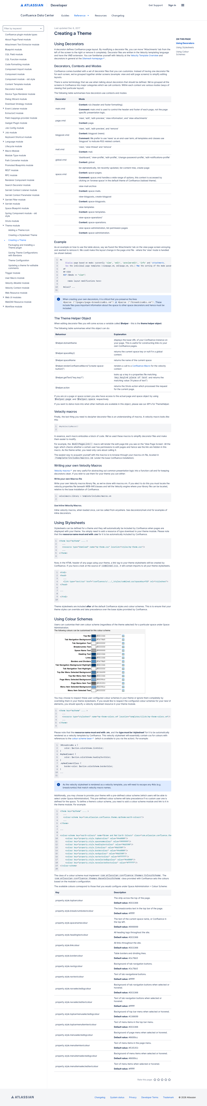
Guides (65, 15)
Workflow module (13, 306)
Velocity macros (62, 470)
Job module (11, 132)
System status (117, 1097)
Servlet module (12, 203)
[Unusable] (155, 1079)
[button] (182, 5)
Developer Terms (149, 1097)
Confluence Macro (141, 365)
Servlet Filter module (15, 199)
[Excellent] (169, 1079)
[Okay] (162, 1079)
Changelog (118, 15)
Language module (14, 141)
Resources (101, 15)
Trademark (168, 1097)
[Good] (166, 1079)
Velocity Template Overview (144, 55)
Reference (79, 15)
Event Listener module (16, 108)
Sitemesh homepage (92, 58)
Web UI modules (13, 297)
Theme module (12, 225)
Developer (59, 5)
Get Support (156, 5)
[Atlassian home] (32, 5)
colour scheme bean (82, 738)
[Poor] (158, 1079)
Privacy (133, 1097)
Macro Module (12, 151)
